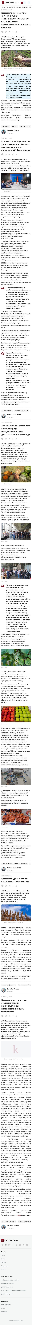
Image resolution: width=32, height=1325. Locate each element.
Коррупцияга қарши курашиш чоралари (13, 1290)
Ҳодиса (3, 1255)
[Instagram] (2, 32)
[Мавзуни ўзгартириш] (23, 2)
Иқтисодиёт (5, 1266)
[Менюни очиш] (29, 2)
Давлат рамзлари (7, 1287)
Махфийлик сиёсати (7, 1283)
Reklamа (4, 1311)
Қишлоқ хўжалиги (21, 411)
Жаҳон (3, 1269)
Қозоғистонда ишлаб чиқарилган (14, 864)
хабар (19, 1215)
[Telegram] (9, 32)
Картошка (5, 126)
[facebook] (13, 1245)
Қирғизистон (7, 411)
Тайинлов (25, 7)
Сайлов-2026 (11, 7)
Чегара (14, 126)
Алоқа (3, 1308)
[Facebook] (13, 32)
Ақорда (18, 7)
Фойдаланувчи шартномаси (10, 1280)
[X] (16, 32)
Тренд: (3, 7)
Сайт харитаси (6, 1304)
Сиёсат (3, 1259)
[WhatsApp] (6, 32)
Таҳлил (3, 1262)
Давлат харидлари (7, 1294)
